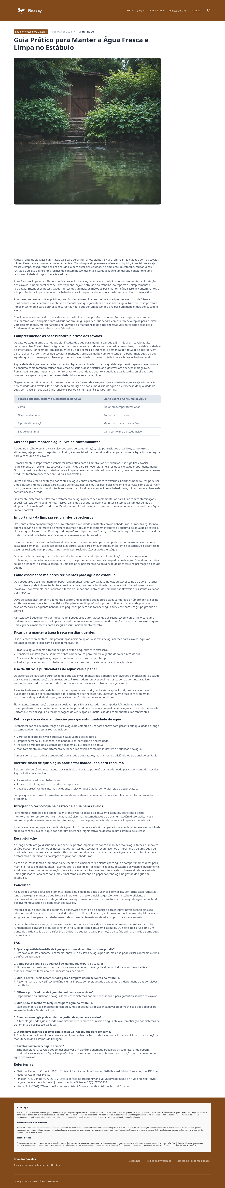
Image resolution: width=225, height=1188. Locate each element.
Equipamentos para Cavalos (31, 31)
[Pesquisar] (209, 10)
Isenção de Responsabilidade (193, 1160)
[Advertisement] (41, 232)
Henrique (88, 31)
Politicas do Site (177, 10)
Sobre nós (134, 1160)
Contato (196, 10)
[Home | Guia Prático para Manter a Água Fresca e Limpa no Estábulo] (37, 10)
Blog (140, 10)
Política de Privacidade (158, 1160)
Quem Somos (156, 10)
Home (130, 10)
